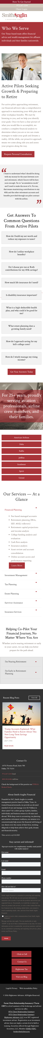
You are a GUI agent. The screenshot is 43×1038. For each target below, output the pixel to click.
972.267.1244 (22, 5)
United (21, 478)
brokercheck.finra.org (21, 1031)
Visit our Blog (21, 977)
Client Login (21, 9)
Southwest (21, 464)
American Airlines (21, 437)
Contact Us (22, 961)
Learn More (16, 565)
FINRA (28, 1029)
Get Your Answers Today (21, 371)
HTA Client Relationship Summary (21, 1012)
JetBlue (21, 457)
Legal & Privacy (11, 988)
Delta (21, 444)
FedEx (21, 451)
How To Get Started (22, 1)
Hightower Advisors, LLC (13, 1017)
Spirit (21, 471)
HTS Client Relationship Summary (21, 1014)
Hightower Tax (21, 969)
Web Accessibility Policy (28, 988)
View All (34, 698)
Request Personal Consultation (18, 154)
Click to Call (22, 954)
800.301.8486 (7, 779)
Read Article (8, 746)
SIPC (34, 1029)
